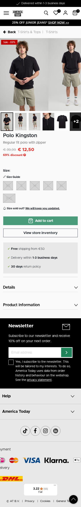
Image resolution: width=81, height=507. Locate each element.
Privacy (29, 501)
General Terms (65, 501)
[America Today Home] (18, 13)
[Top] (73, 499)
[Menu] (54, 486)
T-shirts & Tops (29, 32)
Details (9, 287)
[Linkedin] (55, 431)
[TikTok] (25, 431)
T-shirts (51, 32)
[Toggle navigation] (6, 13)
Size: (6, 170)
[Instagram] (45, 431)
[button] (56, 12)
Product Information (21, 305)
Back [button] (12, 32)
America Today (16, 412)
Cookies (45, 501)
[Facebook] (35, 431)
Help (6, 396)
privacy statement (39, 380)
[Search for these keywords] (46, 13)
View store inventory (40, 233)
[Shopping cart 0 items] (75, 12)
